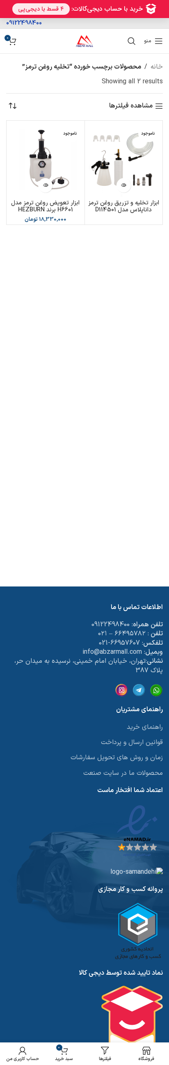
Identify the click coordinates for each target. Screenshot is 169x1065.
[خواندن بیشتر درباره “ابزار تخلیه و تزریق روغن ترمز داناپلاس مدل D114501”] (123, 185)
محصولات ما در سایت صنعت (123, 773)
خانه (157, 67)
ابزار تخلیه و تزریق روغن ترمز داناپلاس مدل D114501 (123, 206)
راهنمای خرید (145, 727)
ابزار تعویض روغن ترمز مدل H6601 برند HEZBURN (45, 206)
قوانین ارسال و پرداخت (132, 742)
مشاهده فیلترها (131, 106)
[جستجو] (131, 41)
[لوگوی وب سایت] (84, 41)
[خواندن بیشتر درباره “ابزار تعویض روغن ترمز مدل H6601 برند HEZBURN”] (45, 185)
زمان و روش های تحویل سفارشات (117, 758)
